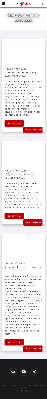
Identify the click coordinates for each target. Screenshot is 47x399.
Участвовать (33, 130)
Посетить (14, 123)
